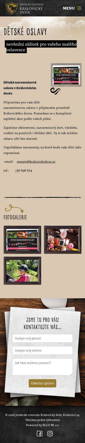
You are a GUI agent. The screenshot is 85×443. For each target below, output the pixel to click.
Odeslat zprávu (42, 382)
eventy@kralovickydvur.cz (36, 161)
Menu (69, 8)
